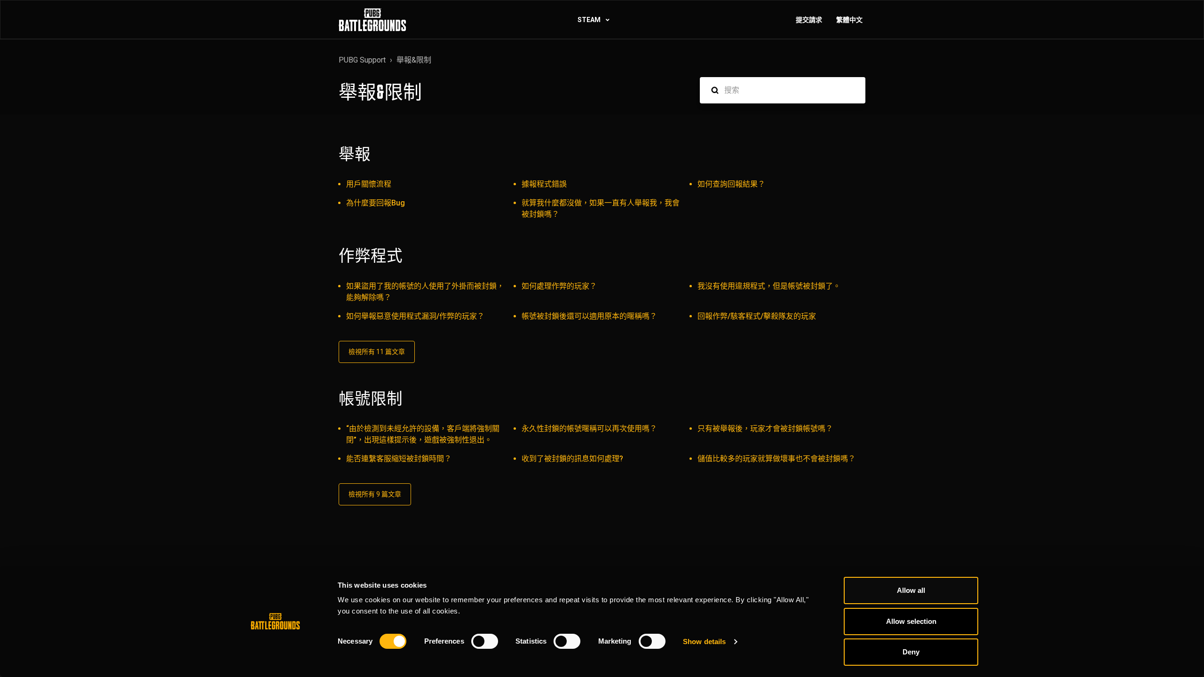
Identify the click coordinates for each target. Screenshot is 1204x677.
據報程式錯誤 (544, 184)
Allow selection (911, 621)
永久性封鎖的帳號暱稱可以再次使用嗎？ (589, 428)
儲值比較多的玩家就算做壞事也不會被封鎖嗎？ (776, 458)
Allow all (911, 590)
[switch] (484, 641)
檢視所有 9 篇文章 (375, 494)
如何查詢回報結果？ (731, 184)
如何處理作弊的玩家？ (559, 286)
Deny (911, 652)
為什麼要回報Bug (375, 202)
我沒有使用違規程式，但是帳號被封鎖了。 (768, 286)
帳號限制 (371, 398)
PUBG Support (362, 59)
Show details (704, 642)
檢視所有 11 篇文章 (377, 351)
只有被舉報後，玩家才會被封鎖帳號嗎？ (765, 428)
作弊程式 (371, 255)
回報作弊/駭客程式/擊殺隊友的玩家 (756, 316)
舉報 (355, 154)
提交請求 (809, 20)
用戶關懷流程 (368, 184)
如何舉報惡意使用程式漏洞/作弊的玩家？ (415, 316)
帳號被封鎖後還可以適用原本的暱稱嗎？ (589, 316)
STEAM (590, 20)
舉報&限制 (413, 59)
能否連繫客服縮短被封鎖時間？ (399, 458)
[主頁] (372, 19)
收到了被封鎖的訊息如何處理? (572, 458)
